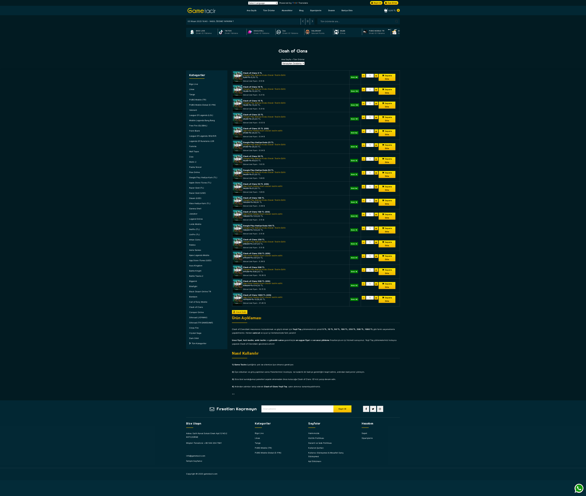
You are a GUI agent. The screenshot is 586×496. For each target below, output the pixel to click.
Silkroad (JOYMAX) (198, 317)
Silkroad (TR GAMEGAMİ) (201, 323)
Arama (396, 21)
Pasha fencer (195, 167)
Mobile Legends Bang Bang (202, 120)
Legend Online (196, 219)
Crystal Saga (195, 333)
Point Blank (194, 131)
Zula (191, 157)
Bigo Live (193, 84)
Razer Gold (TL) (196, 188)
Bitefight (193, 286)
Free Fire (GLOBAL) (198, 125)
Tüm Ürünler (269, 10)
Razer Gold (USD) (197, 193)
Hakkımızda (313, 433)
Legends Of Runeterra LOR (201, 141)
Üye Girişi (392, 3)
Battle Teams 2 (196, 276)
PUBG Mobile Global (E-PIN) (202, 105)
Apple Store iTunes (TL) (200, 183)
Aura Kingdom (195, 265)
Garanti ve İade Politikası (320, 443)
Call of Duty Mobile (198, 302)
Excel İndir (241, 312)
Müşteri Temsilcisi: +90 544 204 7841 (204, 443)
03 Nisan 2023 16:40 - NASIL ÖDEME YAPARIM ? (211, 21)
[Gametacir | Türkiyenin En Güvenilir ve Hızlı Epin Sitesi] (201, 10)
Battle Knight (195, 271)
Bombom (193, 297)
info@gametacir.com (195, 456)
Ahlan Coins (195, 240)
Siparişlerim (316, 10)
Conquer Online (196, 312)
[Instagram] (380, 409)
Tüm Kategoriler (199, 343)
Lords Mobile (195, 224)
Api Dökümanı (314, 461)
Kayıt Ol (377, 3)
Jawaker (193, 214)
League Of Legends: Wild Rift (202, 136)
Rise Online (194, 172)
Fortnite (193, 146)
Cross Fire (194, 328)
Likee (191, 89)
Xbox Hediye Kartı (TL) (199, 203)
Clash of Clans (196, 307)
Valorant (193, 110)
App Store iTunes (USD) (200, 260)
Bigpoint (193, 281)
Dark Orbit (194, 338)
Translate (303, 3)
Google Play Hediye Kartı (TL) (203, 177)
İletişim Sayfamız (194, 461)
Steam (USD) (195, 198)
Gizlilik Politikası (316, 438)
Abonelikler (287, 10)
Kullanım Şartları (316, 448)
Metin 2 (192, 162)
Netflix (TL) (194, 229)
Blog (301, 10)
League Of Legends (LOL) (201, 115)
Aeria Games (195, 250)
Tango (192, 94)
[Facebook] (366, 409)
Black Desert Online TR (200, 291)
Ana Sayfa (251, 10)
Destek (331, 10)
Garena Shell (195, 208)
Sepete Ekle (388, 77)
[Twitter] (373, 409)
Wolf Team (194, 151)
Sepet (364, 433)
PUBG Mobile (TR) (197, 100)
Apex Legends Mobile (199, 255)
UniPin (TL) (194, 234)
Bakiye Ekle (347, 10)
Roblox (192, 245)
